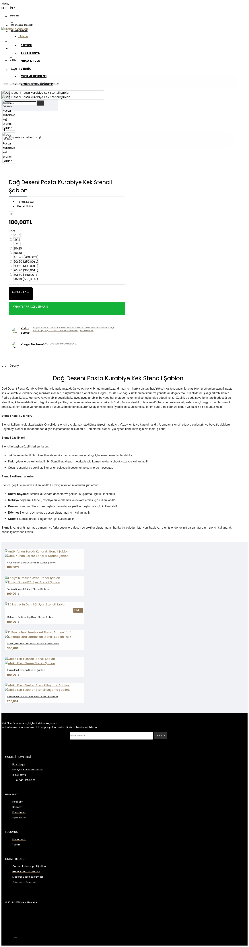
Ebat (12, 231)
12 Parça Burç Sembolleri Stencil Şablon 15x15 (33, 643)
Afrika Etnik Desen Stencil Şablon (26, 670)
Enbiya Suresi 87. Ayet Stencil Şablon (28, 589)
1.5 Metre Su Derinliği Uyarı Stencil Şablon (31, 617)
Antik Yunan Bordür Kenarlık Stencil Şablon (31, 562)
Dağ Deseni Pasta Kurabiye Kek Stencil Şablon (31, 83)
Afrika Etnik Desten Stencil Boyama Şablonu (32, 696)
